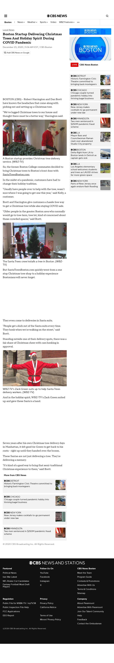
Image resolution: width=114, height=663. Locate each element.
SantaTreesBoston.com (16, 174)
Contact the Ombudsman (89, 623)
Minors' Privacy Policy (50, 619)
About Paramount (85, 603)
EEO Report (8, 615)
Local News (8, 30)
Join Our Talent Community (90, 611)
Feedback (82, 619)
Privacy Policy (46, 603)
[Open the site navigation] (21, 16)
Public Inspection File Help (16, 607)
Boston (8, 22)
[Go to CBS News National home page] (57, 15)
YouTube (44, 573)
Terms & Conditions (86, 589)
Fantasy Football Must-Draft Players (16, 585)
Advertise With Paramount (90, 607)
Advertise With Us (86, 585)
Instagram (44, 581)
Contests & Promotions (88, 581)
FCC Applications (11, 611)
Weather (31, 22)
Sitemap (81, 593)
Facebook (45, 577)
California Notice (48, 607)
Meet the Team (84, 573)
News (20, 22)
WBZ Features (66, 22)
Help (79, 615)
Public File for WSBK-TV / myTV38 (19, 603)
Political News (9, 573)
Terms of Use (46, 615)
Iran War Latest (10, 577)
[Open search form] (107, 15)
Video (53, 22)
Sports (43, 22)
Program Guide (84, 577)
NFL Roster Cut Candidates (16, 581)
